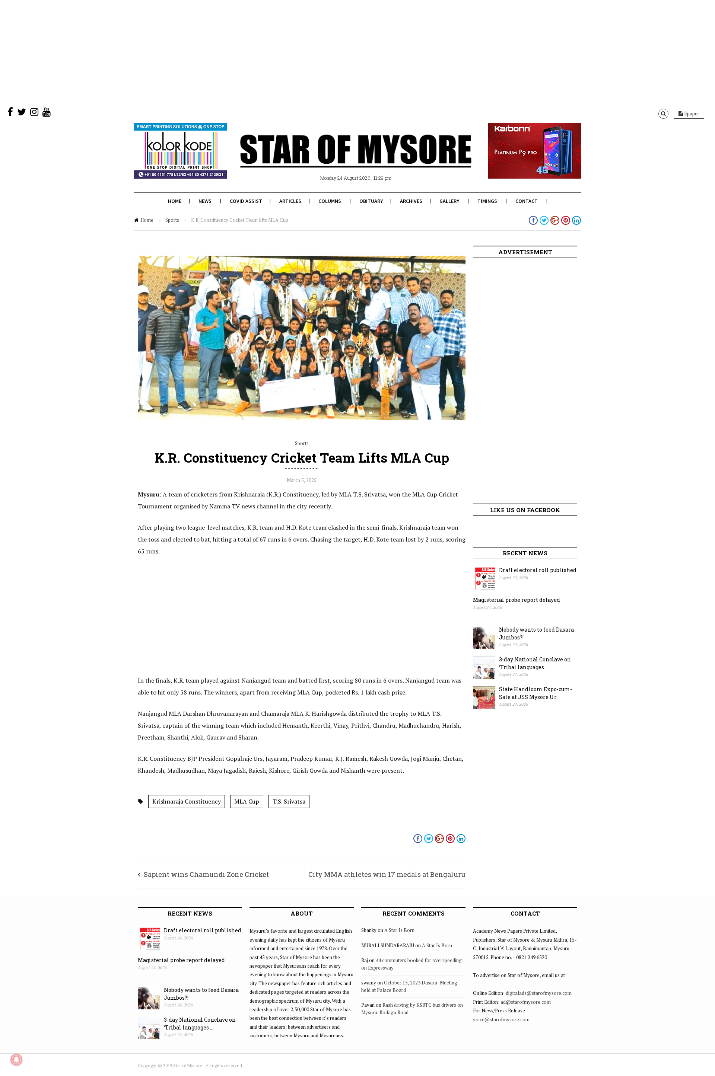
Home (174, 201)
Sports (172, 220)
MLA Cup (246, 801)
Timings (487, 201)
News (205, 201)
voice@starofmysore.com (501, 1019)
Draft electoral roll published (537, 570)
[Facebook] (10, 113)
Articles (290, 201)
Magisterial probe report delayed (516, 599)
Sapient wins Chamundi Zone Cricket (206, 874)
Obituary (371, 201)
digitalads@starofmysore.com (539, 993)
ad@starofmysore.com (525, 1002)
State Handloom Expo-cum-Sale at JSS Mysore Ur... (535, 693)
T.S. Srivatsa (289, 801)
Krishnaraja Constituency (186, 801)
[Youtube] (46, 113)
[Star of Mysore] (339, 159)
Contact (526, 201)
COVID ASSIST (246, 201)
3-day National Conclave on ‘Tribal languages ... (535, 663)
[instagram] (34, 113)
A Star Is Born (399, 930)
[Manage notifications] (16, 1060)
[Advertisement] (223, 52)
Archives (411, 201)
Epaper (691, 113)
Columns (329, 201)
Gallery (449, 201)
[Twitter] (21, 113)
